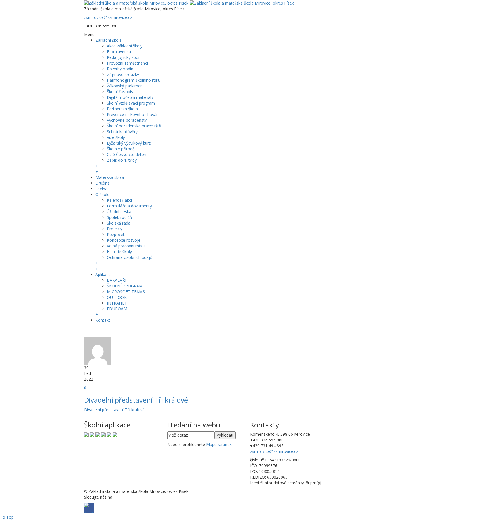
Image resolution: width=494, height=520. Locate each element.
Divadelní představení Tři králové (136, 400)
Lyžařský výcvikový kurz (129, 143)
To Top (7, 517)
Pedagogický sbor (123, 57)
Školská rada (118, 223)
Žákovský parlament (125, 86)
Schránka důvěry (122, 131)
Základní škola (108, 40)
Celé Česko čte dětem (127, 154)
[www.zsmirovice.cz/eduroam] (115, 434)
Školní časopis (120, 91)
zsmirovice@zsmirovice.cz (108, 17)
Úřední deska (119, 211)
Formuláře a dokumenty (129, 206)
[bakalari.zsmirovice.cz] (86, 434)
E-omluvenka (119, 51)
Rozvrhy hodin (120, 68)
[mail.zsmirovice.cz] (103, 434)
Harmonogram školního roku (133, 80)
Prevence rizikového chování (133, 114)
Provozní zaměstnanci (127, 63)
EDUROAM (117, 308)
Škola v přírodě (121, 148)
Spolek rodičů (119, 217)
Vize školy (116, 137)
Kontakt (102, 320)
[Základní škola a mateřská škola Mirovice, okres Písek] (189, 2)
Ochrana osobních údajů (129, 257)
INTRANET (117, 303)
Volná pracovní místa (126, 246)
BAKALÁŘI (116, 280)
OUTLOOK (117, 297)
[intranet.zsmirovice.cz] (109, 434)
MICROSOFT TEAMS (126, 291)
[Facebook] (89, 331)
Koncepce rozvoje (123, 240)
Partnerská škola (122, 108)
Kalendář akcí (119, 200)
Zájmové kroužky (123, 74)
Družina (102, 183)
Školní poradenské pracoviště (134, 126)
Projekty (114, 228)
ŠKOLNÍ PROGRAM (125, 286)
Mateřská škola (109, 177)
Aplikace (103, 274)
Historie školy (119, 251)
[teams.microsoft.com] (97, 434)
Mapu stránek (219, 444)
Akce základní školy (124, 46)
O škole (102, 194)
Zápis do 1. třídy (122, 160)
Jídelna (101, 188)
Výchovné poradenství (127, 120)
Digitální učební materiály (130, 97)
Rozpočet (116, 234)
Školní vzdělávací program (131, 103)
